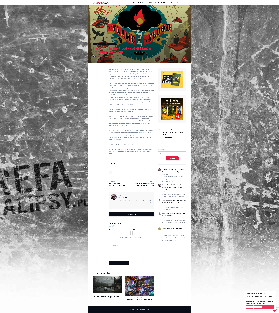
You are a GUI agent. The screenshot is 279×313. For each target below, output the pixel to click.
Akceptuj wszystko (268, 307)
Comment (111, 241)
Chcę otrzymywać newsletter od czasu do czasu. (173, 154)
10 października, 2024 (107, 294)
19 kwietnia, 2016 (139, 297)
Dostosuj (250, 307)
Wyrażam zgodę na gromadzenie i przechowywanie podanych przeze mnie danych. (128, 257)
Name (110, 229)
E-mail (134, 229)
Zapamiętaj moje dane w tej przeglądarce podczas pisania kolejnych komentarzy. (127, 237)
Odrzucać (258, 307)
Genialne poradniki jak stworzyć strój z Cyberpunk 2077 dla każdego (172, 187)
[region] (260, 300)
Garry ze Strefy (166, 169)
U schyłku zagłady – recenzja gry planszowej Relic (140, 299)
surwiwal (113, 163)
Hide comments (131, 214)
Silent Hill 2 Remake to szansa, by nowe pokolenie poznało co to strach (108, 297)
